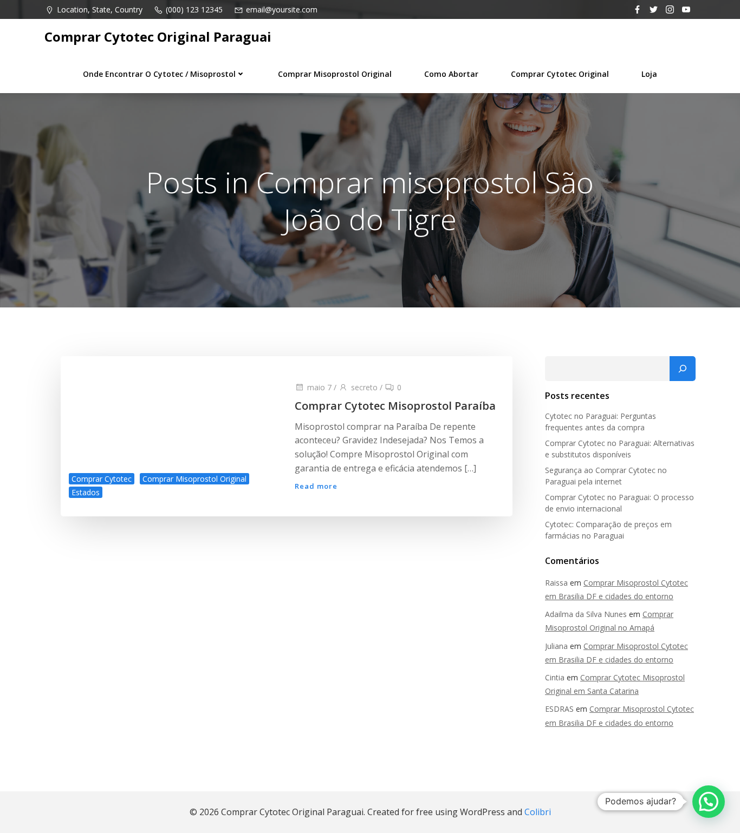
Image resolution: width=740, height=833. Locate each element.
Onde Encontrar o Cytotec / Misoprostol (159, 74)
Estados (86, 492)
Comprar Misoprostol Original (335, 74)
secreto (364, 387)
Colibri (537, 812)
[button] (708, 801)
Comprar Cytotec (102, 479)
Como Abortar (451, 74)
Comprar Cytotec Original (560, 74)
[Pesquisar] (683, 368)
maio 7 (319, 387)
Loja (649, 74)
